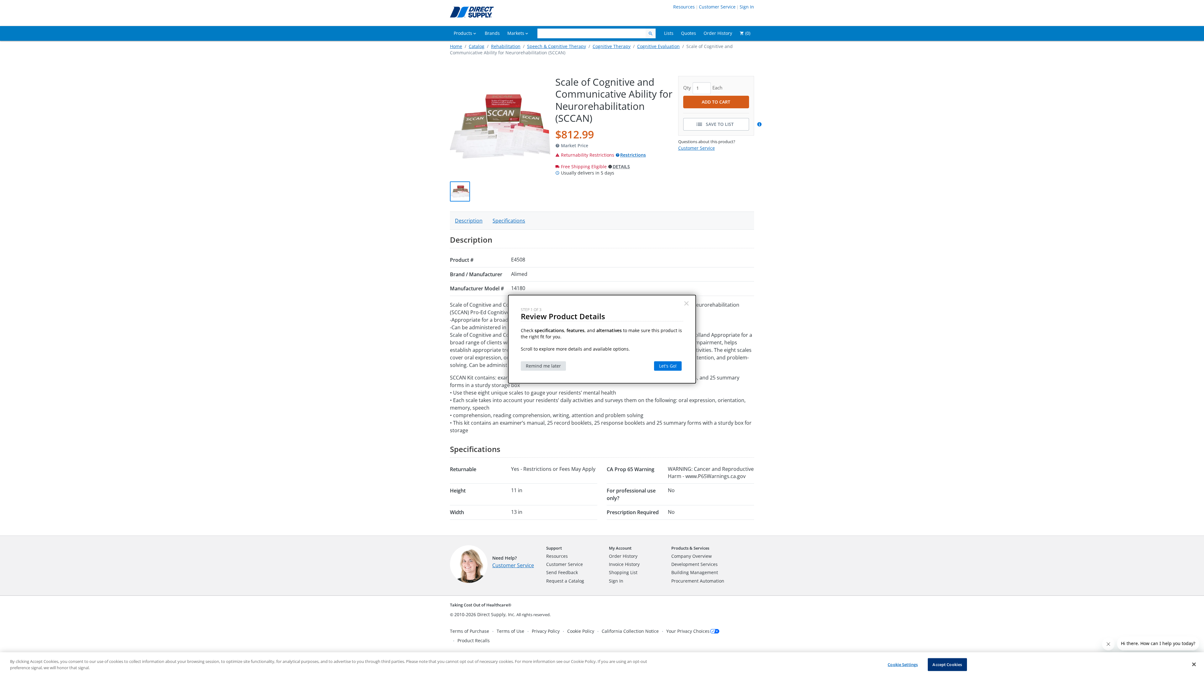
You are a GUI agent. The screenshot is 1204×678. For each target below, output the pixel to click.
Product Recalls (473, 640)
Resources (684, 7)
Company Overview (691, 556)
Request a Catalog (565, 581)
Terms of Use (510, 631)
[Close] (1194, 664)
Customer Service (717, 7)
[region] (602, 665)
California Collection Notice (630, 631)
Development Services (694, 564)
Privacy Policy (546, 631)
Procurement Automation (697, 581)
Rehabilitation (505, 46)
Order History (623, 556)
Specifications (509, 220)
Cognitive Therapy (612, 46)
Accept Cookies (947, 664)
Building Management (694, 572)
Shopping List (623, 572)
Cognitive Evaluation (658, 46)
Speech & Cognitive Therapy (556, 46)
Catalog (476, 46)
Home (456, 46)
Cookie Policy (580, 631)
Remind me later (543, 366)
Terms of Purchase (469, 631)
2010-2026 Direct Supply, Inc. (484, 614)
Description (469, 220)
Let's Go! (668, 366)
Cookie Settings (903, 664)
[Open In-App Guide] (760, 124)
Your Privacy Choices (688, 631)
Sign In (747, 7)
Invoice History (624, 564)
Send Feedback (562, 572)
